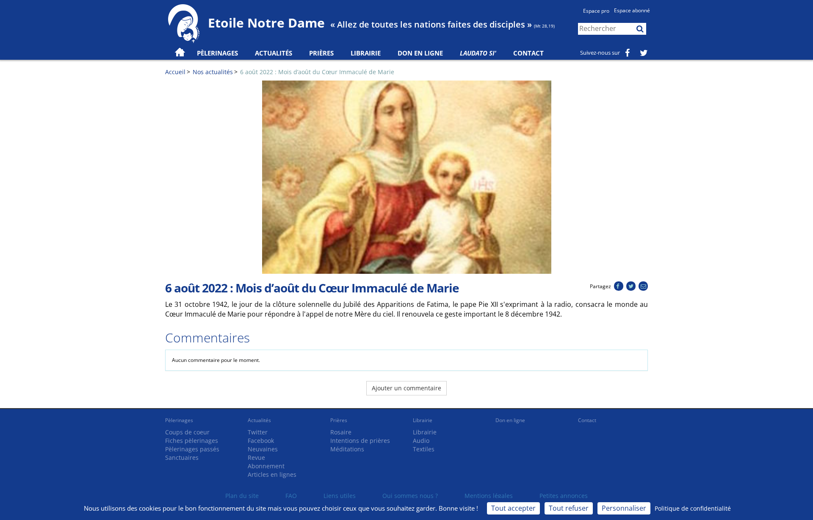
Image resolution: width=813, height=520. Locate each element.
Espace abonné (632, 10)
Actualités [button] (273, 53)
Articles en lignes (272, 474)
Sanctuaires (182, 457)
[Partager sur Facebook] (618, 286)
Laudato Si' (478, 53)
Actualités (259, 420)
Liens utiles (340, 496)
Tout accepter (513, 508)
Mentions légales (489, 496)
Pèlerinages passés (192, 449)
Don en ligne (420, 53)
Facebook (261, 441)
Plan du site (242, 496)
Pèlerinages (179, 420)
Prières (321, 53)
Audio (421, 441)
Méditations (347, 449)
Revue (256, 457)
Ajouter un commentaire (406, 388)
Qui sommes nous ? (410, 496)
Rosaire (340, 432)
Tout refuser (569, 508)
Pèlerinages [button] (217, 53)
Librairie (366, 53)
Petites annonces (563, 496)
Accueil (175, 72)
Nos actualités (213, 72)
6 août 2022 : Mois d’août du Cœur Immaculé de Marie (317, 72)
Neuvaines (263, 449)
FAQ (291, 496)
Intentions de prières (360, 441)
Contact (528, 53)
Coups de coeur (187, 432)
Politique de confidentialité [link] (693, 508)
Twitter (258, 432)
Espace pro (596, 10)
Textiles (423, 449)
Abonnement (266, 466)
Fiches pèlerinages (191, 441)
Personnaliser (624, 508)
